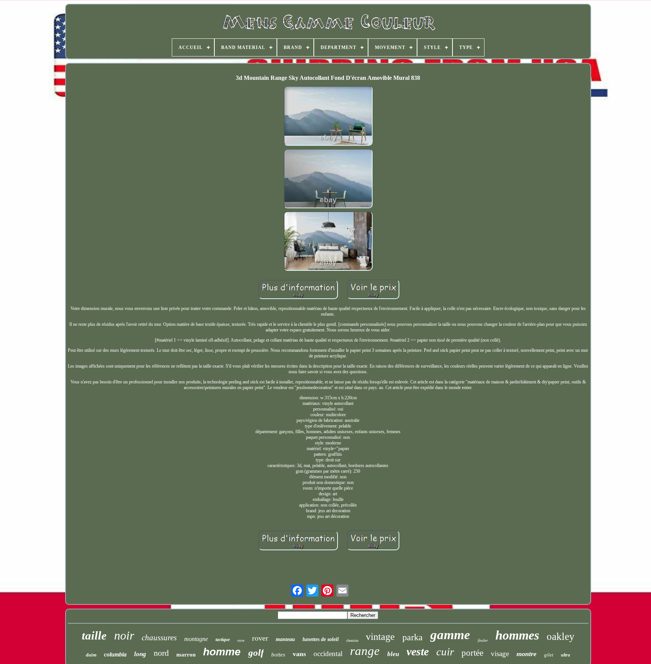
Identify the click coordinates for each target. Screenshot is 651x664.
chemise (352, 640)
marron (186, 655)
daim (91, 655)
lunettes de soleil (321, 639)
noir (124, 635)
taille (94, 635)
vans (299, 654)
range (365, 651)
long (140, 654)
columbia (115, 654)
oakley (561, 636)
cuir (445, 652)
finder (483, 640)
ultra (565, 655)
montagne (196, 639)
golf (256, 652)
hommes (517, 635)
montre (526, 654)
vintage (380, 636)
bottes (278, 655)
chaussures (159, 637)
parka (412, 637)
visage (500, 654)
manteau (285, 639)
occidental (327, 654)
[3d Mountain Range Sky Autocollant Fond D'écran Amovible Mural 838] (328, 116)
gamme (450, 634)
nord (161, 653)
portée (472, 653)
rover (260, 638)
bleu (393, 654)
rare (241, 640)
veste (417, 651)
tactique (222, 639)
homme (222, 652)
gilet (548, 655)
